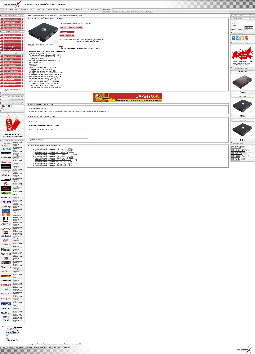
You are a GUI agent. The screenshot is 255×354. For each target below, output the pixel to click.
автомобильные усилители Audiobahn (17, 153)
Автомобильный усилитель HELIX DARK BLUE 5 (53, 160)
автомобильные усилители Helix (142, 12)
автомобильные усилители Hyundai (17, 202)
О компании (19, 93)
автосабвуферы (67, 9)
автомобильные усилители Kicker (17, 228)
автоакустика (40, 9)
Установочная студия (15, 99)
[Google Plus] (246, 38)
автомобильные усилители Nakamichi (17, 267)
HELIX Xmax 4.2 (236, 154)
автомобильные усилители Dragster (17, 188)
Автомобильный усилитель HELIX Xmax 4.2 (51, 158)
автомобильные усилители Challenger (17, 171)
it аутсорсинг (18, 327)
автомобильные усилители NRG (17, 271)
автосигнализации (11, 9)
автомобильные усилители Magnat (17, 249)
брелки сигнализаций (12, 25)
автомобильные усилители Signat (17, 304)
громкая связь (9, 86)
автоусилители (53, 9)
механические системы (13, 22)
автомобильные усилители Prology (17, 293)
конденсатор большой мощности (89, 41)
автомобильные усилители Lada (17, 236)
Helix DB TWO (236, 158)
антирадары (80, 9)
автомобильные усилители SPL (17, 316)
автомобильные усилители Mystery (17, 262)
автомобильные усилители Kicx (17, 232)
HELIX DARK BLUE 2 (238, 151)
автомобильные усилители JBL (17, 214)
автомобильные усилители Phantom (17, 276)
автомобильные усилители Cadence (17, 162)
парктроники (106, 9)
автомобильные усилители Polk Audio (17, 285)
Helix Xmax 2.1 (236, 146)
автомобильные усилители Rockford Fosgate (17, 299)
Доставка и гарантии (15, 96)
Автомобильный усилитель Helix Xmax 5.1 (51, 156)
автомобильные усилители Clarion (17, 175)
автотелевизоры (93, 9)
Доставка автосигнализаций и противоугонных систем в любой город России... (242, 63)
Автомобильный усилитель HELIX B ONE (50, 165)
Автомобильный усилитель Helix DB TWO (50, 163)
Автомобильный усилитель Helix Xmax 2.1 (51, 149)
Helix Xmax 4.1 (236, 148)
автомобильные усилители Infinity (17, 206)
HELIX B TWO (235, 157)
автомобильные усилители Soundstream (17, 313)
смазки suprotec (11, 83)
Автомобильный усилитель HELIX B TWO (50, 161)
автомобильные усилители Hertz (17, 197)
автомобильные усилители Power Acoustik (17, 289)
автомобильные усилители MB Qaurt (17, 254)
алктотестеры (9, 80)
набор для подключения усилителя (90, 39)
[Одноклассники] (242, 38)
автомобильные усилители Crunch (17, 179)
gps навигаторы (10, 65)
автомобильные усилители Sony (17, 308)
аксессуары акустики (12, 50)
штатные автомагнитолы (13, 38)
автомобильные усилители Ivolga (17, 210)
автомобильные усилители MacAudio (17, 245)
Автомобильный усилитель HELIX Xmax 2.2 (51, 153)
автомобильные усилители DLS (17, 184)
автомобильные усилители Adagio (17, 144)
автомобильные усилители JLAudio (17, 219)
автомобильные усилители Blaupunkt (17, 157)
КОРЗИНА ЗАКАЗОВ (238, 15)
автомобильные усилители (121, 12)
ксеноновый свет (10, 68)
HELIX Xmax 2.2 (236, 149)
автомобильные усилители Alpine (17, 148)
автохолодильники (11, 77)
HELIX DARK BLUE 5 (238, 155)
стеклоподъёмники (11, 71)
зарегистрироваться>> (239, 29)
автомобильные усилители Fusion (17, 193)
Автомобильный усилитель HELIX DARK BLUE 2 (53, 154)
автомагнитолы (26, 9)
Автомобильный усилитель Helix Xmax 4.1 (51, 151)
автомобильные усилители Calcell (17, 166)
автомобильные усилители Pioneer (17, 280)
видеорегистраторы (11, 74)
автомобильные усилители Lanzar (17, 240)
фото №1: (31, 44)
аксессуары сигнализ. (12, 28)
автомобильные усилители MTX (17, 258)
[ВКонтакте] (233, 38)
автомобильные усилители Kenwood (17, 224)
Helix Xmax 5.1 (236, 152)
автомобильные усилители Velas (17, 320)
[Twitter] (238, 38)
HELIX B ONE (235, 159)
